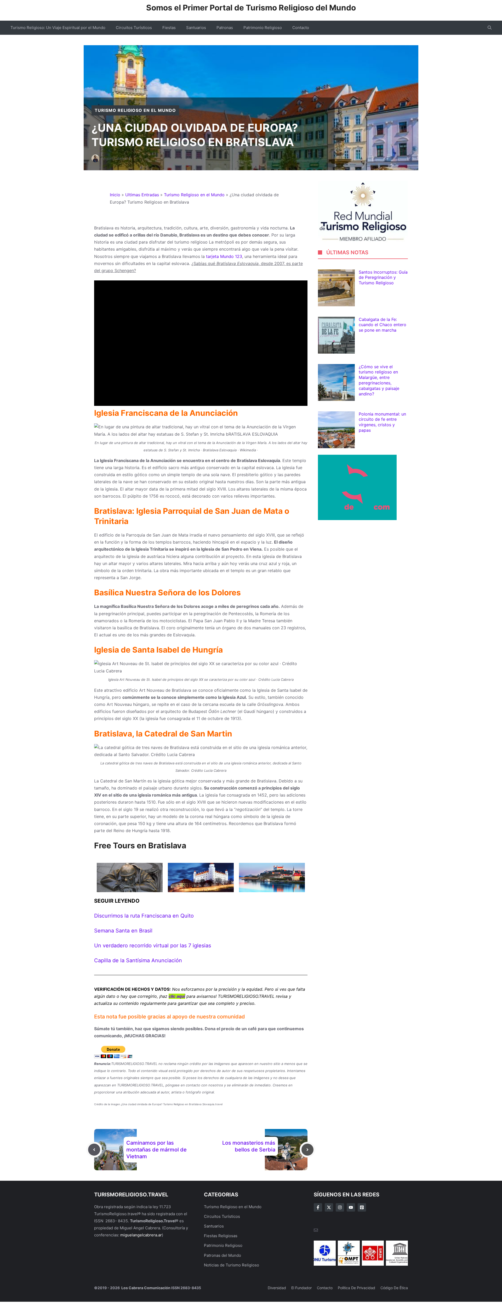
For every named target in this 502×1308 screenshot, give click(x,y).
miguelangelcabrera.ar (141, 1234)
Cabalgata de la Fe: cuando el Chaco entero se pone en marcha (382, 325)
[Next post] (307, 1149)
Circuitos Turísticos (134, 27)
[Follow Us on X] (329, 1207)
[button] (489, 28)
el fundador (301, 1288)
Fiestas (169, 27)
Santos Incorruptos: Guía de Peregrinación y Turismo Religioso (383, 277)
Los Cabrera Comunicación (145, 1288)
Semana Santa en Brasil (123, 930)
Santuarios (196, 27)
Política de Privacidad (356, 1288)
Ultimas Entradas (142, 194)
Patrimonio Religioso (262, 27)
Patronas (224, 27)
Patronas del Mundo (222, 1255)
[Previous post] (94, 1149)
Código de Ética (394, 1288)
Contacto (300, 27)
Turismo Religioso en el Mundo (135, 110)
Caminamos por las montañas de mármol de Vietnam (156, 1150)
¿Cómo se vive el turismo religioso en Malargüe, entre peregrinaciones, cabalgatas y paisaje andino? (379, 380)
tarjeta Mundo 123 (224, 256)
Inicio (115, 194)
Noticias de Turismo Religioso (231, 1265)
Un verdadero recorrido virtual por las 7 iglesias (152, 945)
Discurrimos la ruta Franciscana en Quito (144, 916)
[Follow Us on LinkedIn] (351, 1207)
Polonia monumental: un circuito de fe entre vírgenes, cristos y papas (382, 422)
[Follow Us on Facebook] (318, 1207)
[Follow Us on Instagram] (340, 1207)
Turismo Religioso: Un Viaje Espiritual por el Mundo (57, 27)
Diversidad (277, 1288)
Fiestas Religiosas (220, 1235)
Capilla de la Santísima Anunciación (138, 960)
